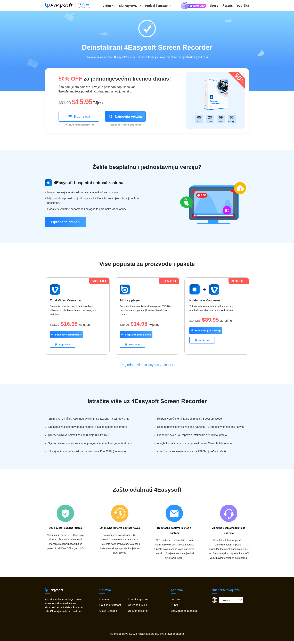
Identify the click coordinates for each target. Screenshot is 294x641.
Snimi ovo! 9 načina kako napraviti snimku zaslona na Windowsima (88, 418)
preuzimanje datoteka (184, 610)
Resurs (227, 5)
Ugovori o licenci (138, 610)
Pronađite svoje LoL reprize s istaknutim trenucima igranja (192, 435)
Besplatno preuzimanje (68, 334)
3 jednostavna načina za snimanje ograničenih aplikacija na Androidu (90, 443)
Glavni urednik (108, 610)
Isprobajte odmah (65, 222)
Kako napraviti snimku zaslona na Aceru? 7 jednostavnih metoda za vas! (200, 426)
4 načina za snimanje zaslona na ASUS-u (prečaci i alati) (191, 451)
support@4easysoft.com (193, 57)
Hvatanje (195, 300)
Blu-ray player (130, 300)
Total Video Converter (65, 300)
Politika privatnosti (110, 605)
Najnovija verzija (128, 116)
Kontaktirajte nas (138, 599)
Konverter (213, 300)
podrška (243, 5)
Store (214, 5)
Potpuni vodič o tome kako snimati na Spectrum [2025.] (190, 418)
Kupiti (174, 605)
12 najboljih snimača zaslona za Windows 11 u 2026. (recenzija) (87, 451)
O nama (104, 599)
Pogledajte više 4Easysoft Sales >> (147, 365)
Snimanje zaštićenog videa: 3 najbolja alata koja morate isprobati (87, 426)
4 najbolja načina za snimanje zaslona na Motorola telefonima (194, 443)
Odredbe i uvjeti (137, 605)
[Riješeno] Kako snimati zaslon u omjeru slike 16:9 (78, 435)
